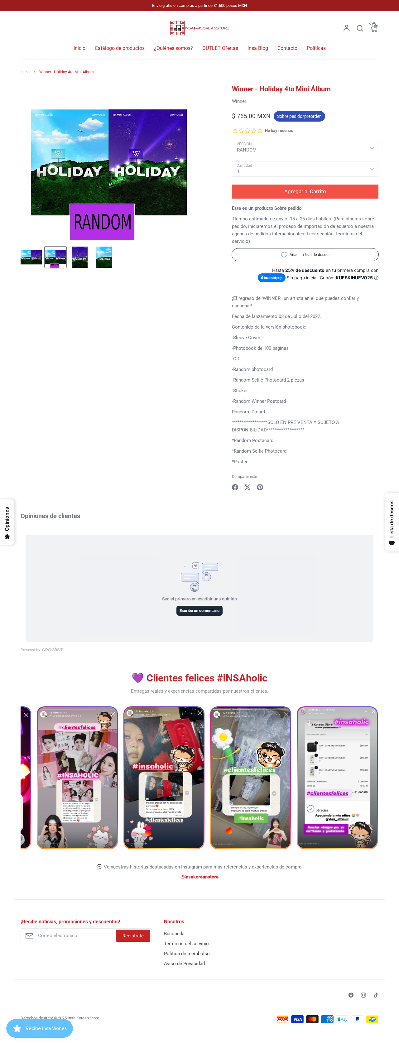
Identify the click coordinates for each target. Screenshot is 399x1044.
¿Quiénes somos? (173, 48)
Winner (239, 101)
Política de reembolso (187, 953)
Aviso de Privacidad (184, 963)
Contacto (287, 48)
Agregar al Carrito (305, 191)
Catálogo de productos (120, 48)
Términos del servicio (186, 943)
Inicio (79, 48)
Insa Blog (258, 48)
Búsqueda (174, 933)
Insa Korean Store (83, 1018)
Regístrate (133, 936)
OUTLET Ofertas (220, 48)
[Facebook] (351, 995)
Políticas (316, 48)
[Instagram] (363, 995)
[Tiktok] (376, 995)
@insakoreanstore (199, 877)
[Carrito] (373, 30)
